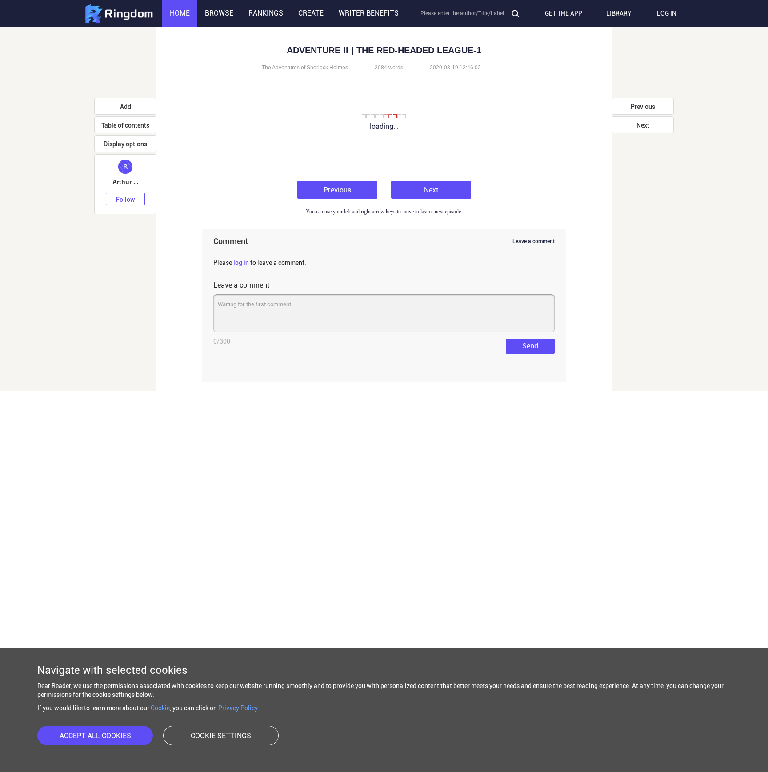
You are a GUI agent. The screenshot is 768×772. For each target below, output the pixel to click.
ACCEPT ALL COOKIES (95, 736)
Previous (337, 190)
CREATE (311, 13)
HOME (180, 13)
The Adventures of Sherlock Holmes (305, 67)
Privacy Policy (237, 708)
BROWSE (219, 13)
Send (530, 346)
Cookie (160, 708)
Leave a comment (533, 241)
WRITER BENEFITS (369, 13)
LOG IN (666, 13)
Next (431, 190)
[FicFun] (118, 13)
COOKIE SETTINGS (221, 736)
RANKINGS (265, 13)
